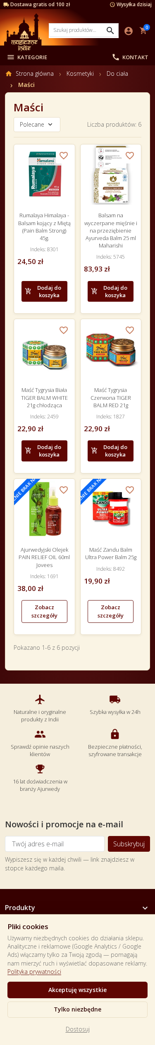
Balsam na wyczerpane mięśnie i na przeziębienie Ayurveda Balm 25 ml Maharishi (110, 230)
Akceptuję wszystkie (77, 990)
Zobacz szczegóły (44, 611)
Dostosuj (78, 1029)
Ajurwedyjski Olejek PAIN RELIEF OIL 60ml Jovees (44, 557)
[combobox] (84, 30)
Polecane (32, 124)
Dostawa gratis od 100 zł (40, 4)
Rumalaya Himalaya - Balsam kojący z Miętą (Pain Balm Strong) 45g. (44, 226)
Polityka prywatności (34, 971)
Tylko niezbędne (77, 1009)
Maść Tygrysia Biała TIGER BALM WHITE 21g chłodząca (44, 397)
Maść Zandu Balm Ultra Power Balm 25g (110, 553)
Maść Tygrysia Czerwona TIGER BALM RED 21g (111, 397)
